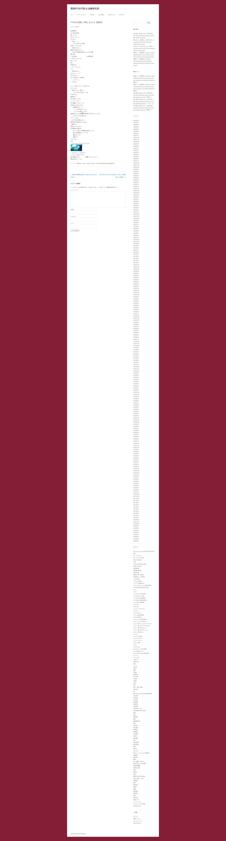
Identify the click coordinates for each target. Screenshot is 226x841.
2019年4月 (136, 307)
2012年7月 (136, 479)
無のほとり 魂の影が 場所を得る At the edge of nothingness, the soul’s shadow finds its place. (143, 42)
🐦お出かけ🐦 (111, 14)
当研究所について (137, 708)
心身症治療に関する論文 (139, 710)
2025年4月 (136, 154)
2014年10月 (136, 422)
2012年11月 (136, 470)
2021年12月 (136, 239)
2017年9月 (136, 347)
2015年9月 (136, 398)
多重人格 (135, 689)
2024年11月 (136, 165)
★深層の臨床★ (137, 570)
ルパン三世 (136, 657)
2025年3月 (136, 156)
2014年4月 (136, 434)
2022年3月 (136, 233)
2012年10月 (136, 473)
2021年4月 (136, 256)
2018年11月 (136, 318)
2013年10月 (136, 447)
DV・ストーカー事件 (138, 557)
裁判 (134, 782)
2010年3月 (136, 538)
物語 (134, 746)
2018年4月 (136, 332)
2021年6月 (136, 252)
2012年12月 (136, 468)
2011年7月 (136, 504)
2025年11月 (136, 139)
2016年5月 (136, 381)
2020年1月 (136, 288)
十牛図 (135, 678)
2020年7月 (136, 275)
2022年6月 (136, 226)
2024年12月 (136, 163)
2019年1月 (136, 313)
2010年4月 (136, 536)
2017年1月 (136, 364)
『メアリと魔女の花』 (139, 583)
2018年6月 (136, 328)
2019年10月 (136, 294)
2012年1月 (136, 492)
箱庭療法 (135, 755)
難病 (134, 795)
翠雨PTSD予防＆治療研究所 (85, 8)
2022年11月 (136, 216)
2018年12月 (136, 315)
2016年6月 (136, 379)
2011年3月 (136, 513)
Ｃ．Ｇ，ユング (137, 801)
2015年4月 (136, 409)
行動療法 (135, 780)
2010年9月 (136, 526)
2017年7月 (136, 352)
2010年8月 (136, 528)
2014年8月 (136, 426)
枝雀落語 (135, 731)
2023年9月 (136, 195)
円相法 (135, 672)
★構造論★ (136, 568)
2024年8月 (136, 171)
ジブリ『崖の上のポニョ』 (140, 627)
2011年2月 (136, 515)
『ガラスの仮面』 (137, 581)
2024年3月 (136, 182)
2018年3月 (136, 335)
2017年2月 (136, 362)
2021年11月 (136, 241)
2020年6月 (136, 277)
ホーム (72, 14)
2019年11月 (136, 292)
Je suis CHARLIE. (137, 560)
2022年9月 (136, 220)
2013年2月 (136, 464)
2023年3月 (136, 207)
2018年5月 (136, 330)
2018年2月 (136, 337)
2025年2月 (136, 158)
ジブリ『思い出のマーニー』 (140, 630)
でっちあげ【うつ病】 (139, 596)
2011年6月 (136, 506)
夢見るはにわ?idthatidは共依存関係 (142, 693)
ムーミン (135, 655)
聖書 (134, 759)
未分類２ (135, 725)
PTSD (134, 562)
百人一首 (135, 751)
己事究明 (135, 704)
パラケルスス (136, 647)
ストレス (135, 634)
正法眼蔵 (135, 734)
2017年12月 (136, 341)
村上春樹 (135, 727)
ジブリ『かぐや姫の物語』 (140, 619)
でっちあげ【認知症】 (139, 602)
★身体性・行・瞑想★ (139, 576)
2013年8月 (136, 451)
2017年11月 (136, 343)
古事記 (135, 680)
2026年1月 (136, 135)
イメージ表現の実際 (138, 615)
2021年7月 (136, 250)
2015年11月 (136, 394)
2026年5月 (136, 127)
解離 (134, 789)
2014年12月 (136, 417)
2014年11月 (136, 419)
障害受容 (135, 793)
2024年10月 (136, 167)
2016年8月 (136, 375)
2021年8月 (136, 248)
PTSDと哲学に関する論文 (139, 564)
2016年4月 (136, 383)
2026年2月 (136, 133)
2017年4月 (136, 358)
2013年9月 (136, 449)
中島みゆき (136, 661)
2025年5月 (136, 152)
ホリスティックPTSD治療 (139, 649)
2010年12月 (136, 519)
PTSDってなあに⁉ (81, 14)
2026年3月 (136, 131)
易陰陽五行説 (136, 721)
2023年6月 (136, 201)
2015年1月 (136, 415)
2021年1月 (136, 262)
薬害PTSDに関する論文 (139, 776)
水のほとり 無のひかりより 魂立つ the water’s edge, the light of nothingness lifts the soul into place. (144, 48)
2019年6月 (136, 303)
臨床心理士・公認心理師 (139, 763)
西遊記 (135, 787)
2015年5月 (136, 407)
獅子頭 (135, 748)
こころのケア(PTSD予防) (139, 593)
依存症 (135, 668)
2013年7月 (136, 453)
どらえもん (136, 604)
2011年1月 (136, 517)
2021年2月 (136, 260)
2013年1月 (136, 466)
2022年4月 (136, 231)
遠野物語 (135, 791)
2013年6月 (136, 456)
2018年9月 (136, 322)
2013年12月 (136, 443)
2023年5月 (136, 203)
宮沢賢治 (135, 697)
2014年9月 (136, 424)
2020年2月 (136, 286)
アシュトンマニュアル (139, 608)
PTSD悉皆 (92, 14)
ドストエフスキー (137, 638)
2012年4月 (136, 485)
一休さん (135, 659)
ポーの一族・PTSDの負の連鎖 (141, 653)
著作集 (135, 772)
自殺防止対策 (136, 767)
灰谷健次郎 (136, 742)
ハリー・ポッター (137, 640)
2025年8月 (136, 146)
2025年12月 (136, 137)
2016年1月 (136, 390)
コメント (74, 190)
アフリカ (135, 610)
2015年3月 (136, 411)
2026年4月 (136, 129)
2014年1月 (136, 441)
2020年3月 (136, 284)
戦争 (134, 714)
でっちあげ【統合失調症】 (140, 600)
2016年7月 (136, 377)
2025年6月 (136, 150)
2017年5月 (136, 356)
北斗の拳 (135, 676)
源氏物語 (135, 738)
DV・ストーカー (137, 555)
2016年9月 (136, 373)
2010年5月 (136, 534)
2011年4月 (136, 511)
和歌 (134, 685)
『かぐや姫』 (136, 579)
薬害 (134, 774)
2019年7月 (136, 301)
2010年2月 (136, 540)
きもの (135, 591)
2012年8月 (136, 477)
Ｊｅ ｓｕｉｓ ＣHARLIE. (139, 804)
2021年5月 (136, 254)
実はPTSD (135, 695)
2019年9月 (136, 296)
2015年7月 (136, 402)
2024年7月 (136, 173)
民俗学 (135, 736)
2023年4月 (136, 205)
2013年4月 (136, 460)
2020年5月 (136, 279)
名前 (73, 209)
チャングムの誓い (137, 636)
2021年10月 (136, 243)
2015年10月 (136, 396)
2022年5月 (136, 228)
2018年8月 (136, 324)
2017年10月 (136, 345)
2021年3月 (136, 258)
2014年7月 (136, 428)
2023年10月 (136, 192)
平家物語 (135, 706)
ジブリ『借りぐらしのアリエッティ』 (143, 623)
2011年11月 (136, 496)
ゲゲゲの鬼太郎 (137, 617)
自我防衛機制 (136, 765)
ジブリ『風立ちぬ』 (138, 632)
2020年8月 (136, 273)
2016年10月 (136, 371)
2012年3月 (136, 487)
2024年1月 (136, 186)
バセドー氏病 (136, 642)
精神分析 (79, 163)
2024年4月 (136, 180)
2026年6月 (136, 124)
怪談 (134, 712)
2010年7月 (136, 530)
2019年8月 (136, 298)
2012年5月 (136, 483)
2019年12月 (136, 290)
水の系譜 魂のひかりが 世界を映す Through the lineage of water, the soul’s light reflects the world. (143, 35)
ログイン (135, 816)
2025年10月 (136, 141)
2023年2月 (136, 209)
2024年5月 (136, 178)
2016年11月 (136, 369)
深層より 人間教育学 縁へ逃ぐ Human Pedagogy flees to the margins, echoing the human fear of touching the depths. (144, 55)
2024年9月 (136, 169)
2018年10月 (136, 320)
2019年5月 (136, 305)
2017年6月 (136, 354)
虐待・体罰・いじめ (138, 778)
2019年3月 (136, 309)
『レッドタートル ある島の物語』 (142, 585)
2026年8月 (136, 120)
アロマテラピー (137, 613)
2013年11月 (136, 445)
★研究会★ (136, 572)
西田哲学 (135, 784)
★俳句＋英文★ (137, 566)
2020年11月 (136, 267)
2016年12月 (136, 366)
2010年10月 (136, 523)
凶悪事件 (135, 674)
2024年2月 (136, 184)
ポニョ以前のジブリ (138, 651)
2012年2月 (136, 489)
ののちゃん (136, 606)
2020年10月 (136, 269)
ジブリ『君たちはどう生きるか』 (142, 625)
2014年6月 (136, 430)
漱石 (134, 740)
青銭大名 (135, 797)
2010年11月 (136, 521)
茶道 (134, 770)
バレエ (135, 644)
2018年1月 (136, 339)
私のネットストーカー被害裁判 (141, 753)
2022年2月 (136, 235)
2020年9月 (136, 271)
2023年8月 (136, 197)
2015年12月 (136, 392)
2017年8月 (136, 349)
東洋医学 (135, 729)
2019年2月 (136, 311)
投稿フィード (136, 818)
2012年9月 (136, 475)
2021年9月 (136, 245)
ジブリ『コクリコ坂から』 (140, 621)
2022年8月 (136, 222)
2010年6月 (136, 532)
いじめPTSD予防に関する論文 (141, 587)
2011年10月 (136, 498)
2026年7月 (136, 122)
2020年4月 (136, 282)
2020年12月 (136, 265)
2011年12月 (136, 494)
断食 (134, 719)
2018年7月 (136, 326)
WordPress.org (137, 823)
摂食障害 (135, 717)
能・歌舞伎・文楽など (139, 761)
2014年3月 (136, 436)
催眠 (134, 670)
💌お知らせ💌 (137, 806)
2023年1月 (136, 211)
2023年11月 (136, 190)
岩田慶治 (135, 702)
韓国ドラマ (136, 799)
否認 (134, 683)
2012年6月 (136, 481)
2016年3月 (136, 386)
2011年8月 (136, 502)
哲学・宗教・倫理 (137, 687)
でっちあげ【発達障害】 (139, 598)
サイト (72, 223)
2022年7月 (136, 224)
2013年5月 (136, 458)
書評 (134, 723)
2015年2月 (136, 413)
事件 (134, 664)
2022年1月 (136, 237)
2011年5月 (136, 509)
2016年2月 (136, 388)
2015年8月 (136, 400)
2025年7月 (136, 148)
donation (121, 14)
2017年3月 (136, 360)
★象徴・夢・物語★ (138, 574)
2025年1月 (136, 161)
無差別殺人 (136, 744)
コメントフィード (137, 821)
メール (73, 216)
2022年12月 (136, 214)
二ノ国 (135, 666)
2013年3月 (136, 462)
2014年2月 (136, 439)
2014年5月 (136, 432)
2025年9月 (136, 144)
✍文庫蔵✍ (101, 14)
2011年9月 (136, 500)
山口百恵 (135, 700)
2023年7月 (136, 199)
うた (134, 589)
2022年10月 (136, 218)
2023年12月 (136, 188)
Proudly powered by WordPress (78, 833)
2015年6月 (136, 405)
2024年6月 (136, 175)
